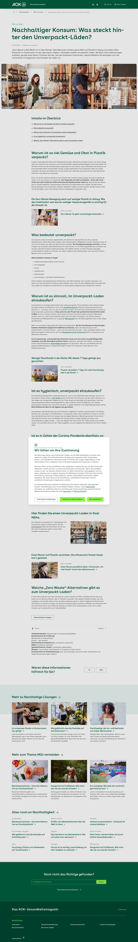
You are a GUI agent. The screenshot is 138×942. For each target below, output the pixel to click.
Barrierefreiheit (80, 491)
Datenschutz (90, 487)
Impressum (67, 491)
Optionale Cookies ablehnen (72, 499)
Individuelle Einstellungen (46, 499)
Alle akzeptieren (95, 499)
